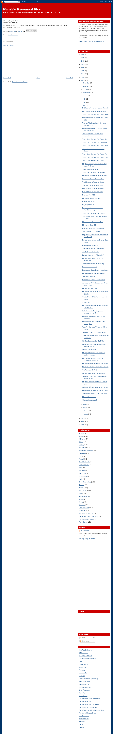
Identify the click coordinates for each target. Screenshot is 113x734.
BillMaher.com (83, 653)
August (85, 96)
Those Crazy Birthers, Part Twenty (93, 160)
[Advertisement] (20, 61)
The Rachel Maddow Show (87, 713)
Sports (81, 502)
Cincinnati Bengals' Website (87, 658)
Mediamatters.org (84, 684)
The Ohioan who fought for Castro (93, 182)
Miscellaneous (83, 476)
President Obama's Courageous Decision (95, 367)
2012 (83, 80)
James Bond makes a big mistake (93, 248)
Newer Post (7, 78)
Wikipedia (82, 721)
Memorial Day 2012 (88, 195)
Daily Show (82, 447)
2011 (83, 418)
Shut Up (81, 499)
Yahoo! (81, 724)
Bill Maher (82, 439)
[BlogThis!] (29, 31)
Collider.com (83, 667)
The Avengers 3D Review (90, 370)
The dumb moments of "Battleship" (93, 264)
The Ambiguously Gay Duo (90, 252)
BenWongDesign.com (85, 650)
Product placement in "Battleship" (93, 255)
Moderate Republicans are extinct (93, 228)
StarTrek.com (83, 696)
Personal (81, 485)
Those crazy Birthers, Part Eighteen (93, 213)
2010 (83, 421)
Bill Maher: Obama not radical (91, 198)
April (84, 404)
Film (80, 456)
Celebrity (81, 442)
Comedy (81, 445)
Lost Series (82, 470)
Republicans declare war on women (93, 280)
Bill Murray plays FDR (89, 225)
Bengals (81, 436)
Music (81, 479)
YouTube (81, 727)
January (85, 414)
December (86, 83)
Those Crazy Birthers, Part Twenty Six (94, 139)
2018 (83, 61)
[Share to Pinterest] (35, 31)
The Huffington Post (85, 701)
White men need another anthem (92, 222)
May (84, 105)
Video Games (83, 522)
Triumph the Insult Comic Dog (88, 516)
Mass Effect (83, 473)
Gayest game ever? (88, 204)
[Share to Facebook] (33, 31)
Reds (80, 493)
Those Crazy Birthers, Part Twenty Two (94, 154)
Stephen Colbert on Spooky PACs (93, 341)
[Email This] (27, 31)
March (85, 407)
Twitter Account (84, 719)
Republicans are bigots (89, 288)
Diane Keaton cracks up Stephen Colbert (95, 390)
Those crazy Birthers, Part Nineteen (93, 172)
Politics (81, 488)
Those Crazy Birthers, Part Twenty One (94, 157)
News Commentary (13, 34)
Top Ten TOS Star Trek (86, 513)
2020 (83, 55)
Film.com (82, 670)
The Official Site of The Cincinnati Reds (91, 710)
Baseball (81, 433)
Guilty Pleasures (84, 465)
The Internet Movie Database (88, 707)
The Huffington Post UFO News (89, 704)
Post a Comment (8, 45)
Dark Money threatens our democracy (94, 111)
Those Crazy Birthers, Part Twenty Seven (95, 114)
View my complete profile (87, 539)
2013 (83, 77)
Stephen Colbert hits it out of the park (94, 332)
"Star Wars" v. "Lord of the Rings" (93, 185)
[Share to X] (31, 31)
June (84, 102)
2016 (83, 67)
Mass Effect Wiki (84, 681)
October (85, 89)
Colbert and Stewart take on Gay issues (95, 387)
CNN (80, 661)
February (86, 411)
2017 (83, 64)
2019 (83, 58)
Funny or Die (83, 673)
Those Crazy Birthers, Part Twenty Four (95, 145)
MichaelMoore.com (85, 687)
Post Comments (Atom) (19, 82)
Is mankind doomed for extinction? (93, 179)
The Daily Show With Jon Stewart (89, 699)
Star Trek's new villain (89, 397)
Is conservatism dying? (89, 267)
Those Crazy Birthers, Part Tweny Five (94, 142)
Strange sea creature (89, 349)
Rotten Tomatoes (84, 690)
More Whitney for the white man (92, 192)
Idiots (80, 467)
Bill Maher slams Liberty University (93, 273)
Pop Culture (82, 490)
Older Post (69, 78)
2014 (83, 74)
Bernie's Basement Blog (22, 9)
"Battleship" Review (88, 276)
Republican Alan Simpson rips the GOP (94, 175)
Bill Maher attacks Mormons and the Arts (95, 363)
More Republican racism (90, 245)
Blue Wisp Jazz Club (85, 656)
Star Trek (82, 505)
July (84, 99)
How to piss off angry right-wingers (93, 188)
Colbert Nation (83, 664)
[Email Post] (24, 31)
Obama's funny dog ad (89, 400)
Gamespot (82, 676)
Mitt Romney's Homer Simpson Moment (95, 108)
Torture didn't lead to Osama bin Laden (94, 393)
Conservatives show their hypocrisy (93, 373)
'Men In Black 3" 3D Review (91, 231)
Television (82, 510)
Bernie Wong (85, 530)
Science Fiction (84, 496)
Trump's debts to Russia (86, 519)
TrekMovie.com (84, 716)
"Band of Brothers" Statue (90, 169)
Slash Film (82, 693)
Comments (85, 641)
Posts (83, 637)
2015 (83, 71)
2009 (83, 425)
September (86, 92)
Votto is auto (86, 302)
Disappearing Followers (86, 450)
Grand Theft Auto (84, 462)
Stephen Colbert (84, 508)
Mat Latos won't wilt (88, 201)
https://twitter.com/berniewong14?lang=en (91, 41)
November (86, 86)
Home (38, 78)
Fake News (82, 453)
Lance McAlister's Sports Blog (88, 678)
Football (81, 459)
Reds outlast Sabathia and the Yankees (95, 270)
